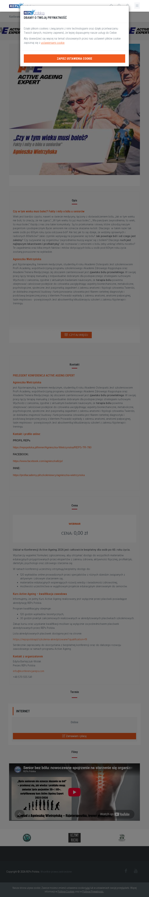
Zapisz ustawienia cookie (74, 58)
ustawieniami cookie (53, 42)
